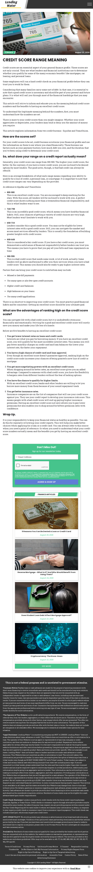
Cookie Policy (70, 855)
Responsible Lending (79, 847)
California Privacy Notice (57, 475)
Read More (75, 868)
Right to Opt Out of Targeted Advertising (59, 852)
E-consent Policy (37, 474)
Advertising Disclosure (46, 858)
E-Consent (64, 847)
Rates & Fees (83, 855)
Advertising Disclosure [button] (65, 474)
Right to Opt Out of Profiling (29, 852)
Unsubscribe (14, 849)
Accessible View (55, 855)
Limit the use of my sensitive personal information (26, 855)
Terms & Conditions (41, 475)
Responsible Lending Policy (50, 474)
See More (46, 666)
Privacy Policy (31, 475)
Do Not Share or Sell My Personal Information (40, 849)
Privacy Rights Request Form (72, 849)
